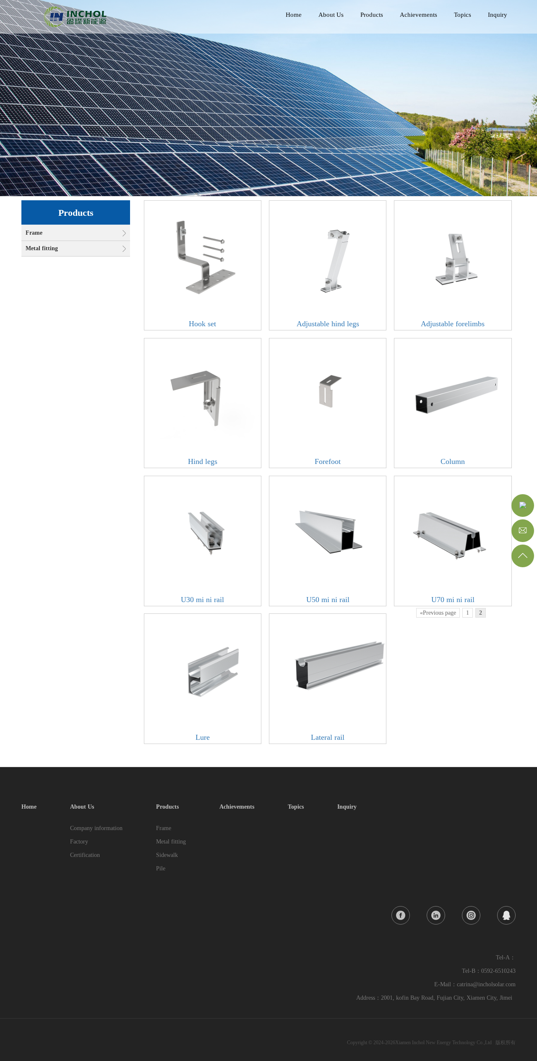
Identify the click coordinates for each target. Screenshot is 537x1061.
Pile (160, 868)
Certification (85, 855)
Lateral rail (327, 737)
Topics (462, 14)
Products (371, 14)
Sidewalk (167, 855)
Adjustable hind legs (328, 324)
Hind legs (202, 461)
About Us (331, 14)
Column (453, 461)
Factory (79, 841)
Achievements (418, 14)
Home (294, 14)
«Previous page (438, 613)
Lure (203, 737)
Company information (96, 828)
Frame (34, 233)
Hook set (202, 324)
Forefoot (328, 461)
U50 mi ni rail (327, 599)
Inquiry (497, 14)
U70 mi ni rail (452, 599)
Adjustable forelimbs (453, 324)
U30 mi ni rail (202, 599)
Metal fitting (42, 248)
